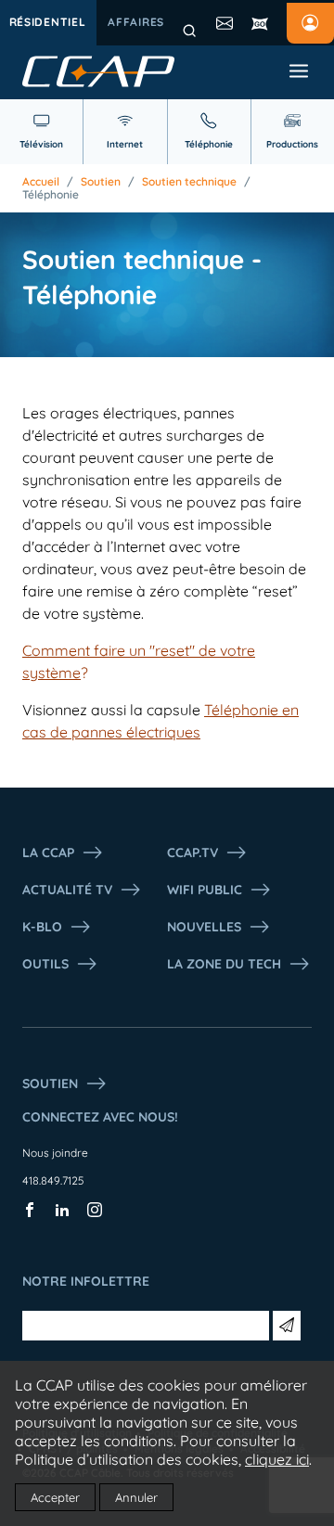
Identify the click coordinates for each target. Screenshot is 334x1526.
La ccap (48, 852)
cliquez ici (277, 1459)
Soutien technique (189, 181)
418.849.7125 (53, 1180)
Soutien (101, 181)
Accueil (40, 181)
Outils (45, 963)
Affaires (136, 22)
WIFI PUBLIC (204, 889)
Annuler (136, 1497)
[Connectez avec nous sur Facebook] (29, 1213)
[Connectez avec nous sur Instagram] (94, 1213)
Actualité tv (67, 889)
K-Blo (42, 926)
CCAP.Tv (192, 852)
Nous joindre (55, 1153)
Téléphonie (50, 194)
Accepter (55, 1497)
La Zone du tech (224, 963)
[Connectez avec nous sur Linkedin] (62, 1213)
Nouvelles (204, 926)
